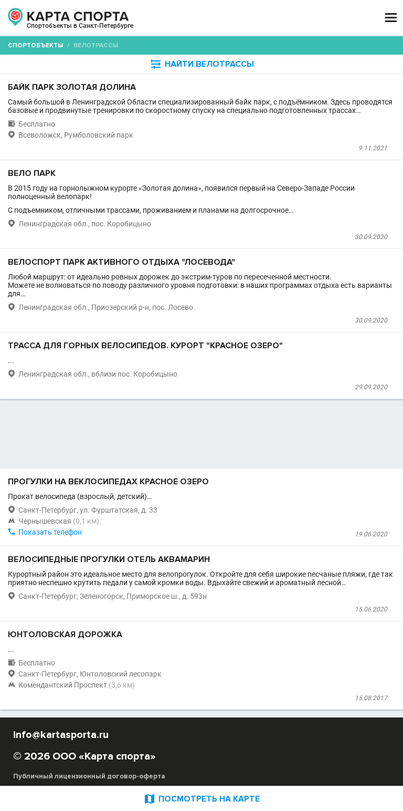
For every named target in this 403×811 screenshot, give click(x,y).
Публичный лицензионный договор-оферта (89, 776)
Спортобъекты (35, 45)
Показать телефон (50, 532)
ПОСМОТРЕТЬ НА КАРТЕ (201, 798)
